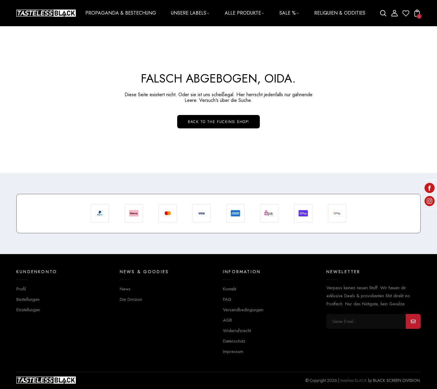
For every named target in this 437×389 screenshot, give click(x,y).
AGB (227, 320)
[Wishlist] (405, 15)
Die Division (131, 299)
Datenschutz (234, 341)
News (125, 289)
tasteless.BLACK (353, 380)
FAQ (227, 299)
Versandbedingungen (243, 309)
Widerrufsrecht (237, 330)
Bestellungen (28, 299)
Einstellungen (28, 309)
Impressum (233, 351)
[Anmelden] (413, 321)
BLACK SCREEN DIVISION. (397, 380)
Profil (21, 289)
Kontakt (229, 289)
